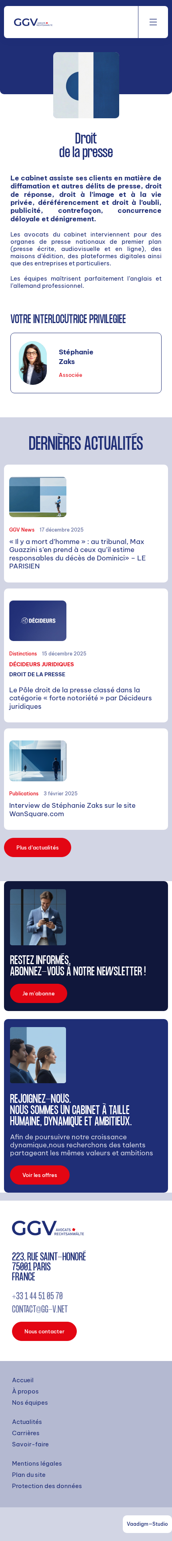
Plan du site (29, 1474)
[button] (153, 22)
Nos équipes (30, 1402)
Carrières (26, 1433)
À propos (25, 1391)
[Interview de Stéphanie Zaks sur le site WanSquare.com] (86, 779)
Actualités (27, 1422)
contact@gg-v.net (40, 1311)
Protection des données (47, 1486)
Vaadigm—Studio (147, 1524)
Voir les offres (39, 1175)
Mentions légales (37, 1463)
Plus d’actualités (37, 847)
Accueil (23, 1380)
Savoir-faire (30, 1444)
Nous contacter (44, 1331)
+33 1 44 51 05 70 (37, 1297)
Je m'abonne (38, 993)
